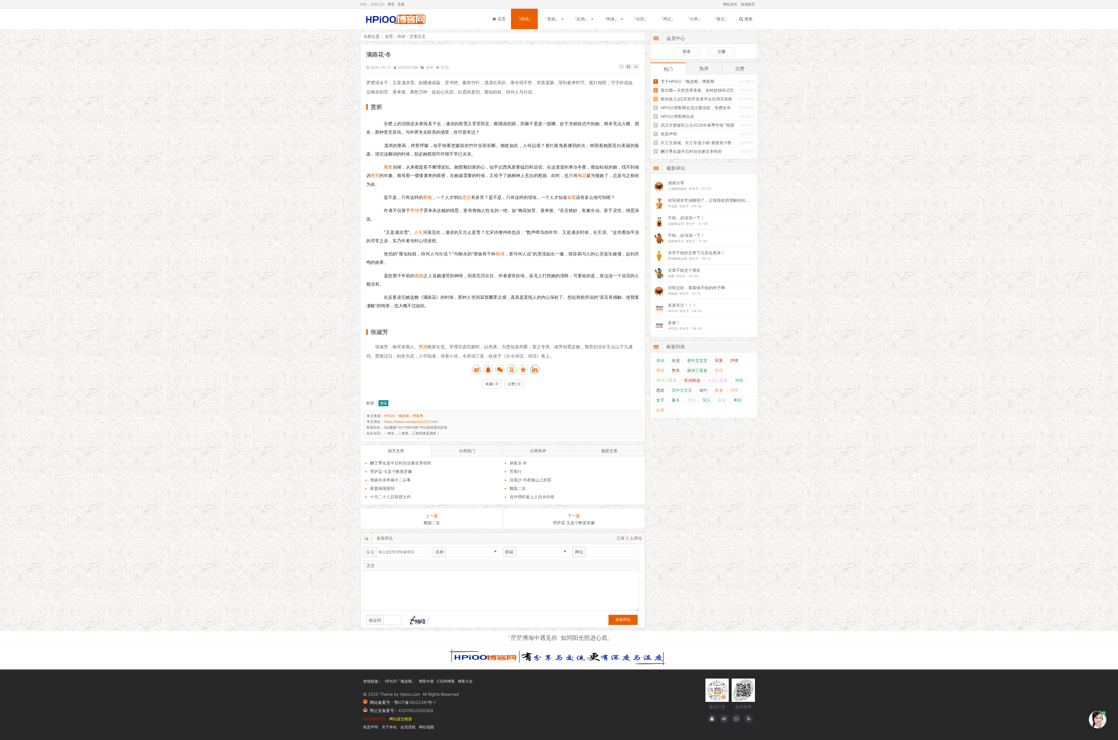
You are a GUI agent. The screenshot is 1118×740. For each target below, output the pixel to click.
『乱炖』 (581, 18)
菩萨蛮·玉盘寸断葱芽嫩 (391, 471)
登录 (391, 4)
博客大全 (465, 681)
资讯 (383, 403)
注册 (400, 4)
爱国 (660, 370)
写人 (707, 400)
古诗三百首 (717, 380)
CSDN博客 (446, 681)
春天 (676, 400)
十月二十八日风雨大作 (390, 496)
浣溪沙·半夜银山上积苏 (530, 479)
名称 (440, 551)
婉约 (703, 390)
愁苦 (375, 175)
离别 (737, 400)
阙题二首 (518, 488)
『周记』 (667, 18)
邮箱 (509, 551)
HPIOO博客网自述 (677, 116)
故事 (660, 410)
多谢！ (674, 322)
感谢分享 (676, 182)
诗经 (739, 380)
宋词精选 (692, 380)
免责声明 (669, 133)
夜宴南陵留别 (382, 488)
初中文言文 (697, 360)
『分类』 (694, 18)
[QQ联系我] (711, 718)
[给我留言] (736, 718)
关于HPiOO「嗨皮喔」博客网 (687, 81)
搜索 (748, 18)
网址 (579, 551)
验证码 (375, 620)
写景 (719, 360)
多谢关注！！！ (682, 305)
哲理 (719, 370)
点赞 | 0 (513, 384)
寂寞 (571, 197)
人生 (418, 232)
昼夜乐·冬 (518, 462)
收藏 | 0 (491, 384)
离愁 (388, 167)
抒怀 (734, 390)
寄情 (414, 210)
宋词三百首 (666, 380)
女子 (660, 400)
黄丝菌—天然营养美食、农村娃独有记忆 (697, 90)
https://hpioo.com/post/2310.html (411, 421)
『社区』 (640, 18)
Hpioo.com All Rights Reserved (429, 694)
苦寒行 (516, 471)
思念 (466, 197)
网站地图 (426, 727)
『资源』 (551, 18)
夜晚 (427, 197)
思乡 (719, 390)
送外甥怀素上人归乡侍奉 (532, 496)
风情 (500, 254)
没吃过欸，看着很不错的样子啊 (696, 287)
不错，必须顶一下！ (686, 217)
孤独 (419, 275)
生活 (676, 360)
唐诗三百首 (697, 370)
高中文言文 (682, 390)
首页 (502, 18)
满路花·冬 (378, 54)
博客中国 (426, 681)
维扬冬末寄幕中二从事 (390, 479)
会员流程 (407, 727)
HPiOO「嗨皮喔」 (400, 681)
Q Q (370, 551)
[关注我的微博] (724, 718)
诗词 (401, 36)
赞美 (676, 370)
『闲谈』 (610, 18)
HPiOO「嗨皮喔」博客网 (395, 19)
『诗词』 (524, 18)
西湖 (423, 346)
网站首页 (730, 4)
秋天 (722, 400)
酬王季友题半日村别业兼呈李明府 (400, 462)
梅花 (582, 175)
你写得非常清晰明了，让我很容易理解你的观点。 (713, 200)
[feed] (748, 718)
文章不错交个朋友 (684, 270)
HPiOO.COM (408, 67)
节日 (691, 400)
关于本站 (389, 727)
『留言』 (720, 18)
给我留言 (748, 4)
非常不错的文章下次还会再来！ (696, 252)
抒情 (734, 360)
